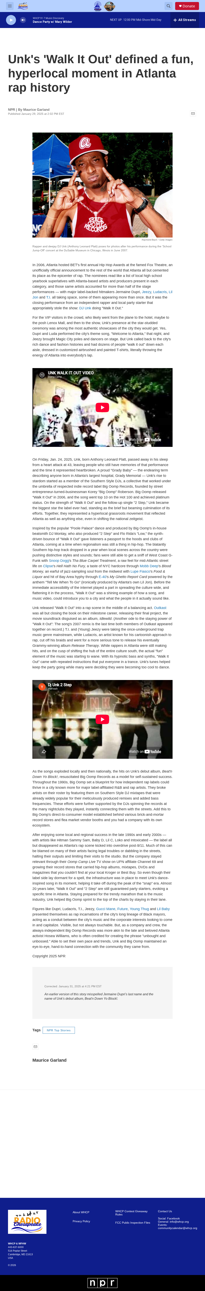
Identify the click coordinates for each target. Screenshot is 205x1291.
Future (122, 909)
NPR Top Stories (59, 1030)
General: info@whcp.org (173, 1221)
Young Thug (139, 909)
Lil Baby (163, 909)
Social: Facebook (169, 1218)
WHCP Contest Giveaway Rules (131, 1213)
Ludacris (160, 292)
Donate (189, 6)
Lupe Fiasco (140, 571)
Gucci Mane (105, 909)
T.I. (48, 297)
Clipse (48, 566)
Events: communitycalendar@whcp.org (177, 1226)
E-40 (102, 577)
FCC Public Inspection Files (132, 1222)
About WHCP (81, 1212)
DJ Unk (85, 308)
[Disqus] (102, 1144)
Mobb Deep (149, 566)
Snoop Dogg (59, 561)
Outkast (160, 608)
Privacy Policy (81, 1221)
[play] (11, 20)
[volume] (23, 20)
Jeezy (146, 292)
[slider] (29, 20)
